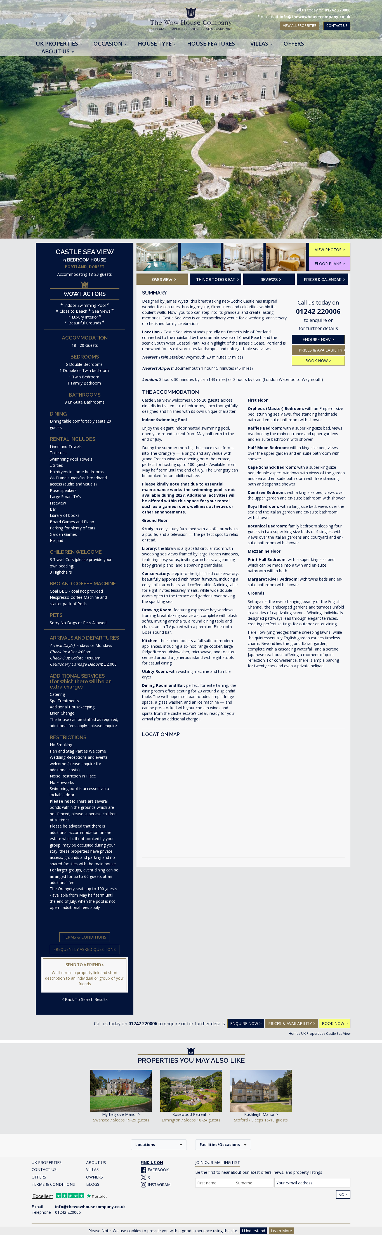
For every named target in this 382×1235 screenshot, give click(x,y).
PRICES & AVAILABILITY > (322, 350)
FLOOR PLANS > (330, 263)
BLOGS (92, 1184)
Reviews (271, 279)
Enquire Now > (245, 1023)
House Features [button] (211, 44)
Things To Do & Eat (217, 279)
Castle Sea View (338, 1033)
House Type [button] (155, 44)
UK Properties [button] (57, 44)
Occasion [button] (108, 44)
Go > (343, 1194)
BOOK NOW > (318, 360)
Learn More (281, 1230)
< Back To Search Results (85, 999)
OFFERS (39, 1177)
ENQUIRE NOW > (318, 339)
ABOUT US (96, 1162)
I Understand (253, 1230)
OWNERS (94, 1177)
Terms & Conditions (84, 937)
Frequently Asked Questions (84, 949)
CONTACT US (336, 25)
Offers (294, 44)
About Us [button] (56, 51)
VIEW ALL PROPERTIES (299, 25)
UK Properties (312, 1033)
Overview (164, 279)
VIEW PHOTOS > (330, 249)
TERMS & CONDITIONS (53, 1184)
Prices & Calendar (324, 279)
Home (293, 1033)
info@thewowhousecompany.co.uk (315, 16)
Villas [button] (260, 44)
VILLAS (92, 1169)
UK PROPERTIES (47, 1162)
